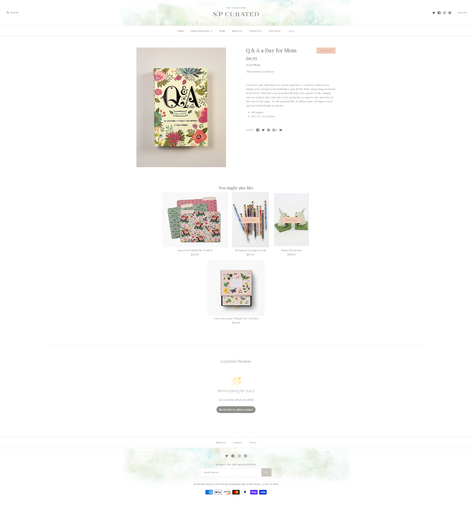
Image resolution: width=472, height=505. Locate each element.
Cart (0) (461, 12)
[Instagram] (444, 12)
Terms (252, 442)
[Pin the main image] (268, 130)
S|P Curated (207, 484)
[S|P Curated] (236, 5)
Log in (291, 31)
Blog (222, 31)
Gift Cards (275, 31)
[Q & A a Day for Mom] (181, 49)
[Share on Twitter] (263, 130)
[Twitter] (433, 12)
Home (181, 31)
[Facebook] (439, 12)
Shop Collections (201, 31)
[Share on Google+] (275, 130)
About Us (237, 31)
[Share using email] (280, 130)
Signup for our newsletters (236, 464)
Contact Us (255, 31)
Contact (237, 442)
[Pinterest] (449, 12)
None (257, 65)
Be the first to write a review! (236, 409)
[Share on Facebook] (257, 130)
